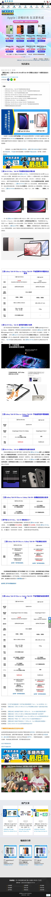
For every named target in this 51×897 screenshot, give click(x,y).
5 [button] (26, 56)
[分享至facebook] (8, 79)
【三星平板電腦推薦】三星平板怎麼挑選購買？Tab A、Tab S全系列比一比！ (27, 704)
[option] (25, 33)
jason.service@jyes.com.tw (28, 882)
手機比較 (20, 7)
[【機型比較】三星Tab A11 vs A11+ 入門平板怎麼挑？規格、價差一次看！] (41, 813)
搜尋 (49, 1)
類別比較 (42, 887)
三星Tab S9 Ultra (10, 188)
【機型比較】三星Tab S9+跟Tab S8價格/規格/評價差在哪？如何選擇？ (25, 714)
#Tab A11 (39, 831)
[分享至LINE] (11, 79)
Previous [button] (2, 33)
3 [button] (24, 56)
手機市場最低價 (34, 149)
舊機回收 (25, 7)
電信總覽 (10, 887)
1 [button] (21, 56)
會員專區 (45, 1)
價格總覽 (3, 7)
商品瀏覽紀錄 (49, 624)
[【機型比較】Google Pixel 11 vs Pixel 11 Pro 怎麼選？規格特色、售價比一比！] (25, 813)
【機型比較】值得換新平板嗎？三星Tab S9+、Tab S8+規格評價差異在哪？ (26, 711)
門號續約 (13, 151)
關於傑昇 (48, 7)
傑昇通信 (24, 149)
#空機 (16, 77)
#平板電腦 (12, 77)
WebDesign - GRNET (25, 895)
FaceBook (49, 618)
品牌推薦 (26, 885)
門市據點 (31, 7)
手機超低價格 (32, 151)
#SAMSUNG (42, 829)
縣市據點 (42, 885)
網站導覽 (42, 889)
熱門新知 (10, 889)
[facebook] (49, 4)
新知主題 (26, 887)
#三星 (8, 77)
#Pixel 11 (21, 831)
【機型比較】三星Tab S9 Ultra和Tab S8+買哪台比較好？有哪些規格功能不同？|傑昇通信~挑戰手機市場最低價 (8, 2)
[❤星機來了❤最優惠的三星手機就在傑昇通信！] (25, 33)
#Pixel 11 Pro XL (13, 831)
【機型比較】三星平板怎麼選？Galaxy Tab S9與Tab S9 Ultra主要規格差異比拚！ (28, 716)
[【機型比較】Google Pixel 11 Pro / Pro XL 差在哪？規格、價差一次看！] (10, 813)
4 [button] (25, 56)
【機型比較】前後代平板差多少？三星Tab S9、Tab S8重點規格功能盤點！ (26, 721)
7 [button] (29, 56)
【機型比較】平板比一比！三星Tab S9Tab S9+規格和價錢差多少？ (24, 718)
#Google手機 (27, 829)
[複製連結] (14, 79)
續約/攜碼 (6, 737)
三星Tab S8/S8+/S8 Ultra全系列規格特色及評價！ (20, 723)
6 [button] (28, 56)
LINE (50, 621)
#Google (11, 829)
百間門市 (29, 737)
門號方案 (37, 7)
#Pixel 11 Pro (6, 831)
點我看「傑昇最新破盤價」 (17, 563)
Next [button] (48, 33)
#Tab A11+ (44, 831)
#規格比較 (3, 77)
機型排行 (8, 7)
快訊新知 (42, 7)
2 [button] (22, 56)
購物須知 (26, 889)
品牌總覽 (10, 885)
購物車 (47, 2)
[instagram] (44, 4)
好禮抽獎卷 (7, 151)
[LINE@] (46, 4)
